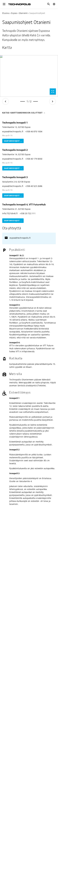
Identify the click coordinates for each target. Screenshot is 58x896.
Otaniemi (23, 13)
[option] (29, 76)
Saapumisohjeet (12, 141)
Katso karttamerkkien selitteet (22, 112)
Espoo (14, 13)
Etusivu (5, 13)
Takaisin (5, 101)
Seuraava (52, 101)
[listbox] (29, 76)
